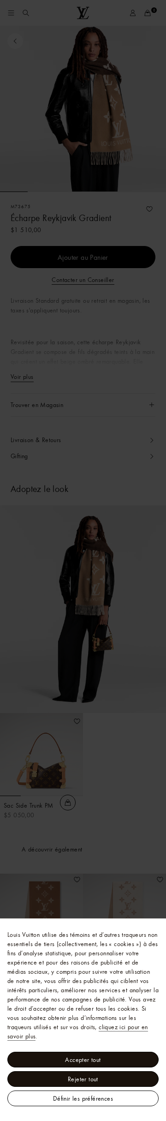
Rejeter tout (83, 1079)
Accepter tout (83, 1059)
